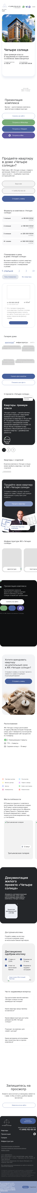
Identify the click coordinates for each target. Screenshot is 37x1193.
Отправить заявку (18, 199)
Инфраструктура (7, 1141)
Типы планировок (10, 277)
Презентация (6, 1134)
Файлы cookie (5, 1150)
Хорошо (25, 1187)
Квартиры (4, 1131)
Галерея (4, 1138)
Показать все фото (18, 382)
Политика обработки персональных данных (13, 1148)
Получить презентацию (28, 1120)
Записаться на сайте (19, 1105)
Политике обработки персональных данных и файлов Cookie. (7, 1189)
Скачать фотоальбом (18, 376)
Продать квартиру (18, 504)
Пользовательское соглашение (10, 1146)
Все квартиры (26, 277)
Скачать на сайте (18, 116)
